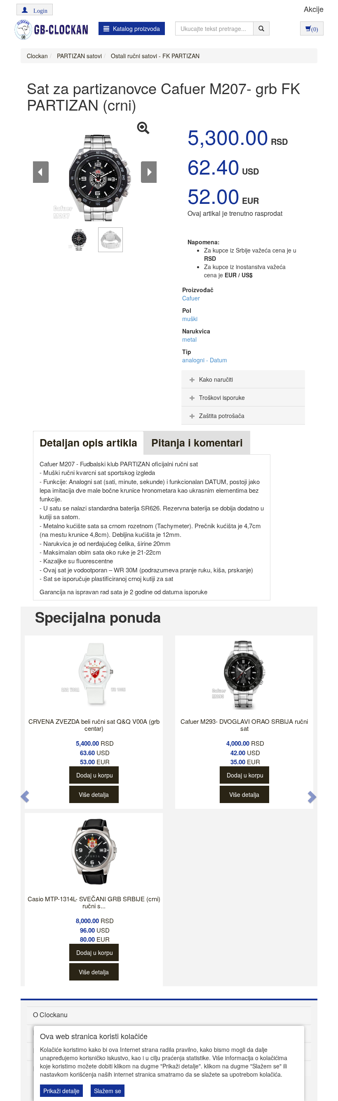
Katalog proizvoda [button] (135, 28)
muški (189, 318)
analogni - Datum (204, 360)
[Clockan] (49, 29)
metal (189, 339)
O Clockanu (50, 1014)
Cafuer (191, 298)
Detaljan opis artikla (88, 442)
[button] (34, 9)
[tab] (243, 379)
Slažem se (107, 1091)
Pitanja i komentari (197, 442)
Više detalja (94, 794)
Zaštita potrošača (221, 415)
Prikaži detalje (61, 1091)
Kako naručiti (216, 379)
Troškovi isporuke (222, 397)
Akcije (314, 8)
